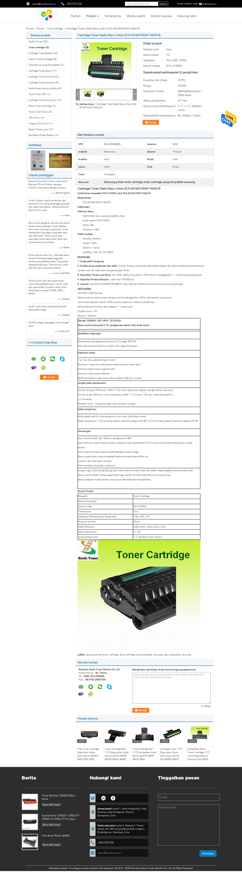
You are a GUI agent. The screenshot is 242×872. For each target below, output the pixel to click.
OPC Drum (34, 117)
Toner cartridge (55, 28)
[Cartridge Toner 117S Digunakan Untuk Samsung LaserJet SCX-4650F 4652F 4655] (172, 734)
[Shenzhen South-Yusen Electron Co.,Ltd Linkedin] (103, 797)
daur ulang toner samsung (177, 654)
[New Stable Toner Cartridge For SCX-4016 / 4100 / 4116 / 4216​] (106, 64)
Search (163, 3)
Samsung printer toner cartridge (102, 654)
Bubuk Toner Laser (38, 129)
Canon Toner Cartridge (40, 59)
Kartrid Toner (36, 41)
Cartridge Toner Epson (40, 70)
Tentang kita (112, 16)
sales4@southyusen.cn (44, 3)
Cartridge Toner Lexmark (41, 82)
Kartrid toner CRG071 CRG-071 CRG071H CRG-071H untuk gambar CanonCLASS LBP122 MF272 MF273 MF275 (61, 817)
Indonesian (208, 3)
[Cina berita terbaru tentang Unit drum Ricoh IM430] (29, 842)
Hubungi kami (186, 16)
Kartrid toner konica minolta (43, 88)
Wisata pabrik (136, 16)
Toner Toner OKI (37, 94)
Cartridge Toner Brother (41, 53)
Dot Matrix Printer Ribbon (41, 135)
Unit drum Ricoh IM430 (56, 835)
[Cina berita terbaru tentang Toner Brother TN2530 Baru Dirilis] (29, 801)
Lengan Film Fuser (38, 123)
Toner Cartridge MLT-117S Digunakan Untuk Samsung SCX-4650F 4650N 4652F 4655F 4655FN (117, 755)
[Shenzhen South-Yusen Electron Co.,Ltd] (47, 14)
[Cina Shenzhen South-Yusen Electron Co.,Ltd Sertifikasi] (38, 160)
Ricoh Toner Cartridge (40, 105)
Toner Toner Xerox (38, 111)
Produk (91, 16)
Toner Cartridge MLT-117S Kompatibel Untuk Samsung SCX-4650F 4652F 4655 (144, 754)
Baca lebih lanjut (51, 804)
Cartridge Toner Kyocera (41, 76)
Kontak (153, 122)
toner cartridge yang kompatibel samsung (141, 654)
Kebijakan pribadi (58, 868)
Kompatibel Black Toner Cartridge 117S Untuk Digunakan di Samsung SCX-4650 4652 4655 (199, 755)
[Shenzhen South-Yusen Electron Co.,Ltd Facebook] (113, 797)
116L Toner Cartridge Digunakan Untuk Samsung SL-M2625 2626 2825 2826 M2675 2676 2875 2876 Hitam (88, 757)
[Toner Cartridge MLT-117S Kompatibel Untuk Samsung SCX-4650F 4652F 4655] (144, 734)
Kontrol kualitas (161, 16)
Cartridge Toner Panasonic (42, 100)
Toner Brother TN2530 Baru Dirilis (58, 797)
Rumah (76, 16)
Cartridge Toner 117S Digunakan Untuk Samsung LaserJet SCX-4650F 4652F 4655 (171, 755)
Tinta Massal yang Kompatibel (44, 64)
